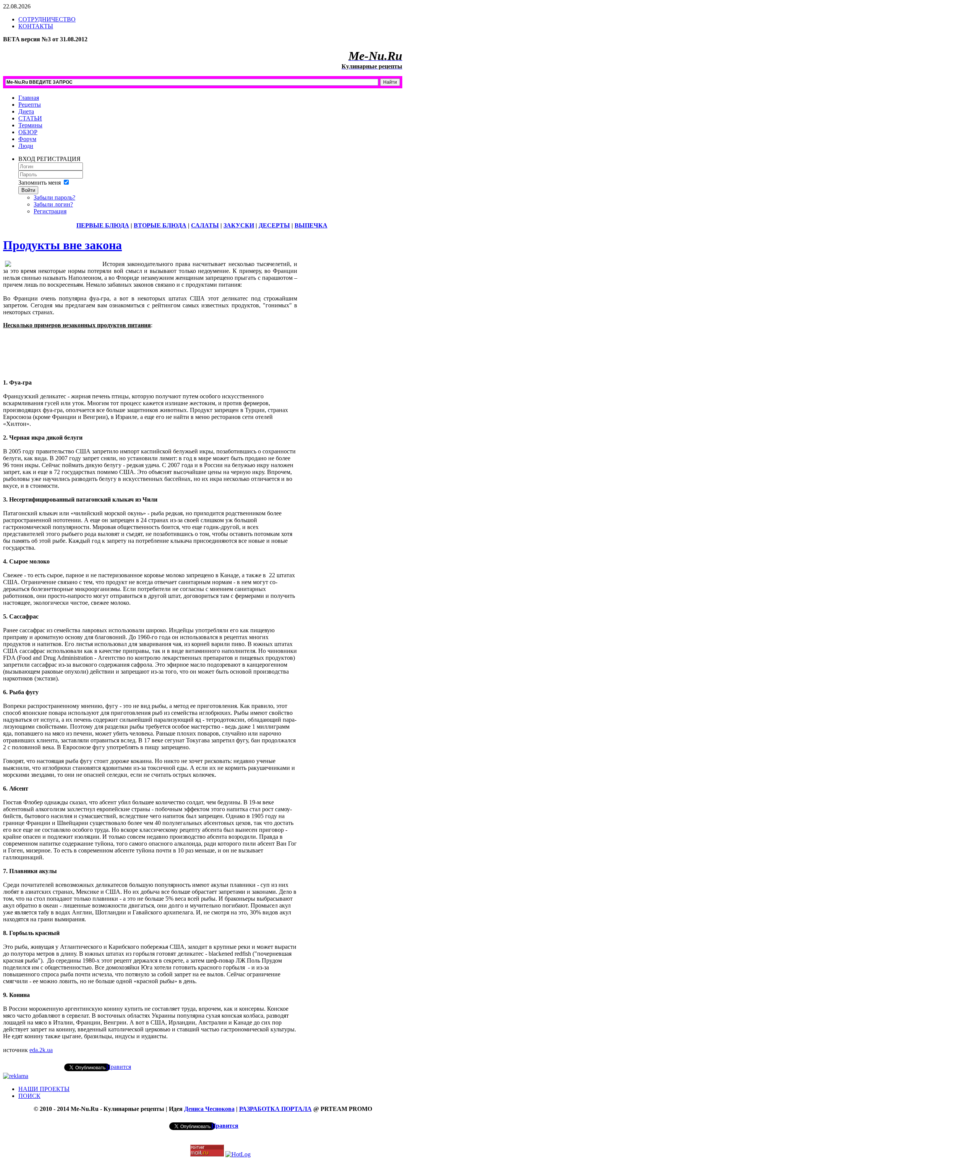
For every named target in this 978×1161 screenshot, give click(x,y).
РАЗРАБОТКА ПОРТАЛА (275, 1109)
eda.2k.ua (41, 1050)
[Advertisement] (150, 359)
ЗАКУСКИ (238, 225)
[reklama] (15, 1076)
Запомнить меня (39, 182)
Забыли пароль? (54, 197)
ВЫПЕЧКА (311, 225)
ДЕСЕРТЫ (274, 225)
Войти (28, 190)
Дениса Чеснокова (209, 1109)
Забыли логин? (53, 204)
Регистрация (50, 211)
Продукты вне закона (62, 245)
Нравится (118, 1067)
